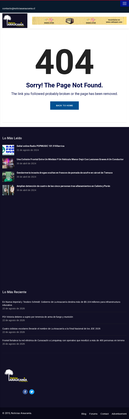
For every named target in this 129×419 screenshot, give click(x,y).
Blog (83, 413)
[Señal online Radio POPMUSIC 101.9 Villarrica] (8, 150)
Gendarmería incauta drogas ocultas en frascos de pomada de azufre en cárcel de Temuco (65, 172)
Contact (105, 413)
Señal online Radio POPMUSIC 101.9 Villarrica (40, 146)
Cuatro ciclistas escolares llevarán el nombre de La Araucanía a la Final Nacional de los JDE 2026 (51, 328)
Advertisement (119, 413)
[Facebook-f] (25, 391)
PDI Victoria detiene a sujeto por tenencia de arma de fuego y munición (37, 317)
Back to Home (64, 105)
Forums (93, 413)
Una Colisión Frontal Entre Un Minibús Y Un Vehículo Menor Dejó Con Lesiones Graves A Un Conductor (70, 159)
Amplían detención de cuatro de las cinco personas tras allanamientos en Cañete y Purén (63, 186)
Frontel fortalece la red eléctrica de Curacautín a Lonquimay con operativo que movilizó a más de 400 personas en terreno (63, 340)
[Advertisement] (64, 224)
